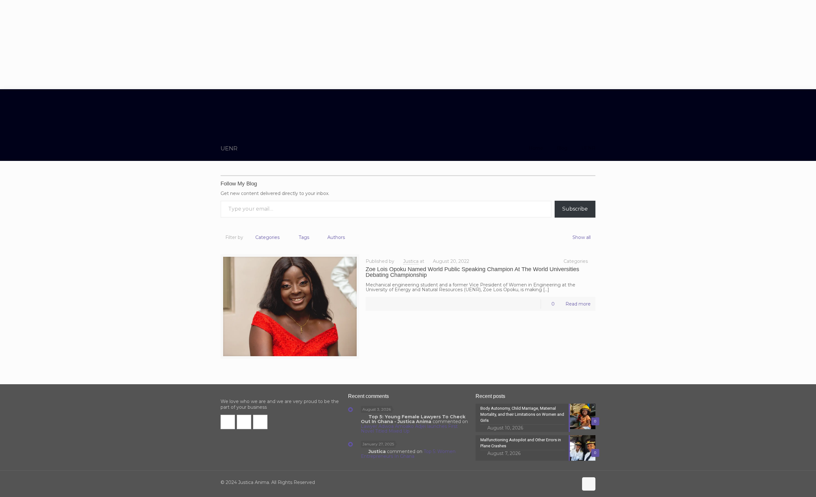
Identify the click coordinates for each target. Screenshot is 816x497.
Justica (411, 261)
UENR (588, 148)
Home (536, 148)
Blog (562, 148)
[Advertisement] (408, 44)
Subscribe (575, 209)
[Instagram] (572, 482)
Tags (304, 237)
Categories (267, 237)
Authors (336, 237)
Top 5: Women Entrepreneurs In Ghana (408, 454)
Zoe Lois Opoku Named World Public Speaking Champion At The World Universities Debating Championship (472, 272)
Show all (581, 237)
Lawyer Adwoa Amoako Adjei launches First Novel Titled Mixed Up (409, 428)
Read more (578, 304)
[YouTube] (563, 482)
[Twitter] (555, 482)
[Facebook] (546, 482)
